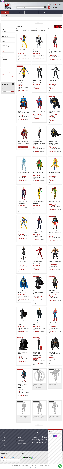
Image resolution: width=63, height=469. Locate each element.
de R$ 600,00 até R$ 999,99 (7, 73)
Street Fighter (4, 445)
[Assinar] (12, 91)
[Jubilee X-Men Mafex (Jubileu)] (55, 170)
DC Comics (5, 61)
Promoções (3, 437)
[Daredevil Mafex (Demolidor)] (39, 259)
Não (4, 49)
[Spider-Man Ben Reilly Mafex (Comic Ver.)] (39, 411)
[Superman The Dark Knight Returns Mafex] (24, 109)
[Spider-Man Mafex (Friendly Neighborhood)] (39, 379)
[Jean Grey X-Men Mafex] (24, 47)
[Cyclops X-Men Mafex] (24, 228)
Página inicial (4, 19)
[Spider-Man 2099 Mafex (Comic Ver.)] (39, 229)
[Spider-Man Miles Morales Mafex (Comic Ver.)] (39, 140)
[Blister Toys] (8, 5)
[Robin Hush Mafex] (39, 170)
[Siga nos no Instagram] (56, 435)
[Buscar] (45, 7)
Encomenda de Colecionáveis (22, 443)
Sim (4, 51)
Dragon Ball (3, 440)
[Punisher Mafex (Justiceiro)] (39, 47)
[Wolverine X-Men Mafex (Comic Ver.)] (24, 79)
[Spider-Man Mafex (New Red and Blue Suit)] (24, 411)
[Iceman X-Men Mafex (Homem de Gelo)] (24, 170)
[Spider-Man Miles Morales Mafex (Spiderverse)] (24, 383)
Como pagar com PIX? (20, 442)
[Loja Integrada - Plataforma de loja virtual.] (31, 467)
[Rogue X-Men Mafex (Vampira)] (39, 199)
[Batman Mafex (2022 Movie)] (24, 321)
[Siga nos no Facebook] (54, 435)
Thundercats (4, 446)
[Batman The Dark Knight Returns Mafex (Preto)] (55, 350)
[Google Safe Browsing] (33, 457)
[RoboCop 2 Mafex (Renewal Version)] (55, 411)
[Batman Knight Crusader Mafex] (24, 288)
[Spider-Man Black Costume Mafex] (55, 78)
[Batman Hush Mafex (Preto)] (24, 350)
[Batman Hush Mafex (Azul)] (55, 109)
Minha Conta (59, 4)
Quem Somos (19, 437)
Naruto (3, 443)
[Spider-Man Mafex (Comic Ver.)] (55, 321)
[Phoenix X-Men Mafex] (55, 199)
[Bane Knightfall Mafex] (55, 259)
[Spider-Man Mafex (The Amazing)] (24, 199)
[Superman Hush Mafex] (39, 108)
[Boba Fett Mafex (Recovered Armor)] (55, 289)
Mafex (8, 19)
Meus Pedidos (51, 4)
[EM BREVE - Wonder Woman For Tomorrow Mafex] (24, 138)
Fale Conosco (38, 0)
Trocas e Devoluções (20, 440)
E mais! (4, 63)
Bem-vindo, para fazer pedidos (24, 4)
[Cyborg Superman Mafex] (55, 378)
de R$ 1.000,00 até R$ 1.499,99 (8, 77)
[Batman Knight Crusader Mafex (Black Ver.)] (55, 140)
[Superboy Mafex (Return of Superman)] (55, 229)
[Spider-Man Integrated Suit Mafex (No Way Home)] (55, 48)
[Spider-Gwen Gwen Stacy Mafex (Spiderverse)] (39, 351)
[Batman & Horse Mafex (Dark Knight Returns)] (39, 290)
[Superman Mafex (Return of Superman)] (39, 78)
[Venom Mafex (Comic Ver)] (39, 321)
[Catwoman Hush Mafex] (24, 259)
